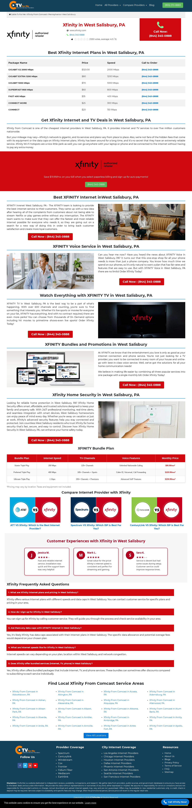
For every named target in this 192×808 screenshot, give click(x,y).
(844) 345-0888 (76, 35)
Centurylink (64, 765)
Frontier (62, 775)
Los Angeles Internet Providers (121, 761)
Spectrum (63, 761)
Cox (60, 772)
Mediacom (64, 782)
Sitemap (169, 780)
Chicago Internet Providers (119, 765)
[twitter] (25, 773)
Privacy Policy (172, 771)
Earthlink (63, 785)
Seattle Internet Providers (118, 782)
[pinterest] (30, 773)
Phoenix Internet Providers (119, 775)
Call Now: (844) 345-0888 (160, 33)
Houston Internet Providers (119, 768)
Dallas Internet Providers (117, 772)
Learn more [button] (90, 803)
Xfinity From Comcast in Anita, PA (30, 734)
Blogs (167, 768)
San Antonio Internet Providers (121, 778)
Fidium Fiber (65, 778)
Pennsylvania (54, 14)
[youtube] (35, 773)
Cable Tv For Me (18, 14)
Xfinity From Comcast (37, 14)
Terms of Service (173, 774)
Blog (151, 5)
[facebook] (20, 774)
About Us (169, 764)
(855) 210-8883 (173, 5)
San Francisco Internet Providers (122, 785)
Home (98, 5)
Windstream (65, 768)
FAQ (167, 777)
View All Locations (96, 744)
